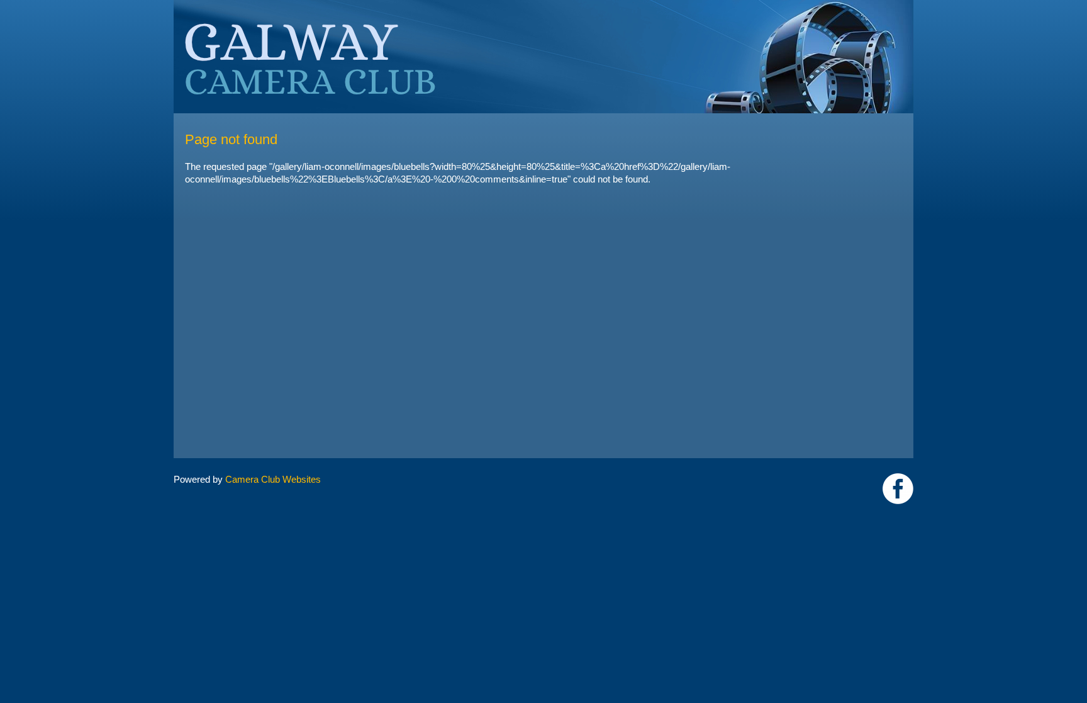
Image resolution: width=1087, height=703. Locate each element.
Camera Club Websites (273, 479)
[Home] (543, 6)
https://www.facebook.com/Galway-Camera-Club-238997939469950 (898, 488)
